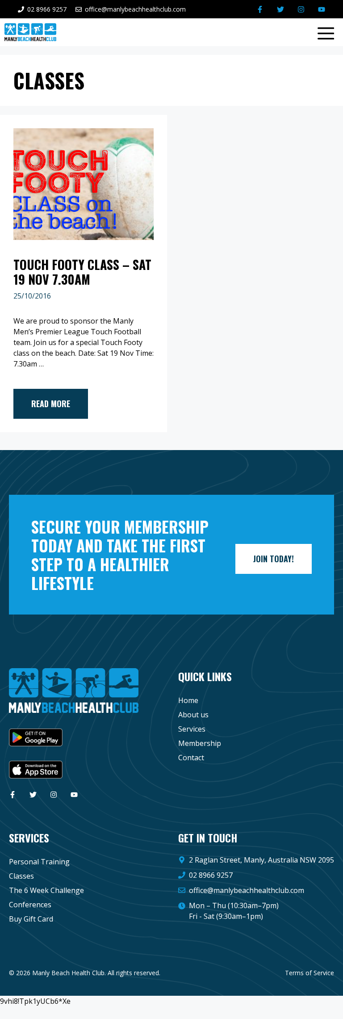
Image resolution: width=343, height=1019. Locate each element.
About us (193, 715)
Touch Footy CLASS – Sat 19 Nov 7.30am (82, 272)
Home (188, 700)
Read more (50, 403)
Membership (199, 743)
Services (191, 729)
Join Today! (273, 558)
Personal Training (39, 862)
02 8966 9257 (211, 875)
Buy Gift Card (31, 919)
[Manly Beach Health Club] (30, 32)
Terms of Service (309, 972)
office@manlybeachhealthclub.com (246, 890)
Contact (191, 757)
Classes (21, 876)
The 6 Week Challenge (46, 890)
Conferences (30, 905)
